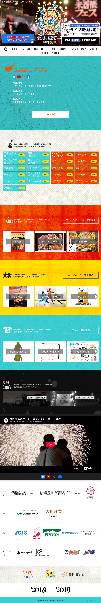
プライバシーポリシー (92, 600)
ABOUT (15, 49)
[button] (98, 23)
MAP (83, 49)
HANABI (74, 49)
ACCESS (93, 49)
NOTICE (55, 53)
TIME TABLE (40, 49)
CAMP (63, 49)
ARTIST (26, 49)
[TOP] (5, 49)
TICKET (53, 49)
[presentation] (5, 242)
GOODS (45, 53)
